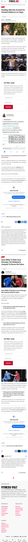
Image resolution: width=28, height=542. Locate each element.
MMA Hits (19, 167)
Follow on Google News (14, 201)
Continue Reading (14, 526)
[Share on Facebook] (9, 539)
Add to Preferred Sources (18, 197)
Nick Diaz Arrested (16, 216)
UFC (22, 445)
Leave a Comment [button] (22, 250)
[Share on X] (12, 539)
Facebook (11, 204)
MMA (7, 216)
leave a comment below (18, 180)
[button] (2, 1)
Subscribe (8, 107)
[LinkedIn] (26, 456)
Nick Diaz (11, 216)
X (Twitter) (20, 204)
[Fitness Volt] (14, 1)
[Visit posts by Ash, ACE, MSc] (2, 227)
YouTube (14, 206)
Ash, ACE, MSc (8, 19)
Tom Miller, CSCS (9, 271)
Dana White (15, 445)
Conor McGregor (9, 445)
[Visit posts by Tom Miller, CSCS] (2, 456)
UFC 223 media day (20, 313)
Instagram (16, 204)
